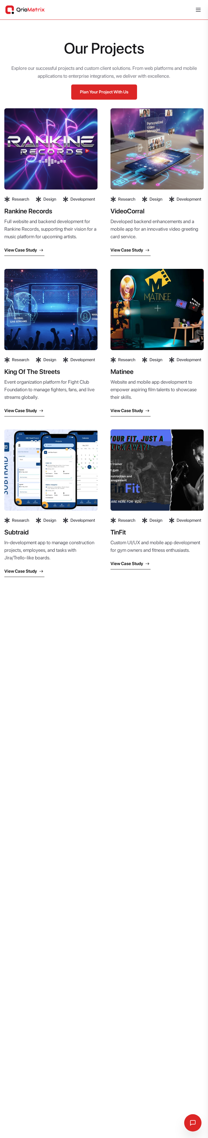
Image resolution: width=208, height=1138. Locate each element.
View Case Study (20, 250)
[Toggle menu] (198, 9)
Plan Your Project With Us (104, 91)
